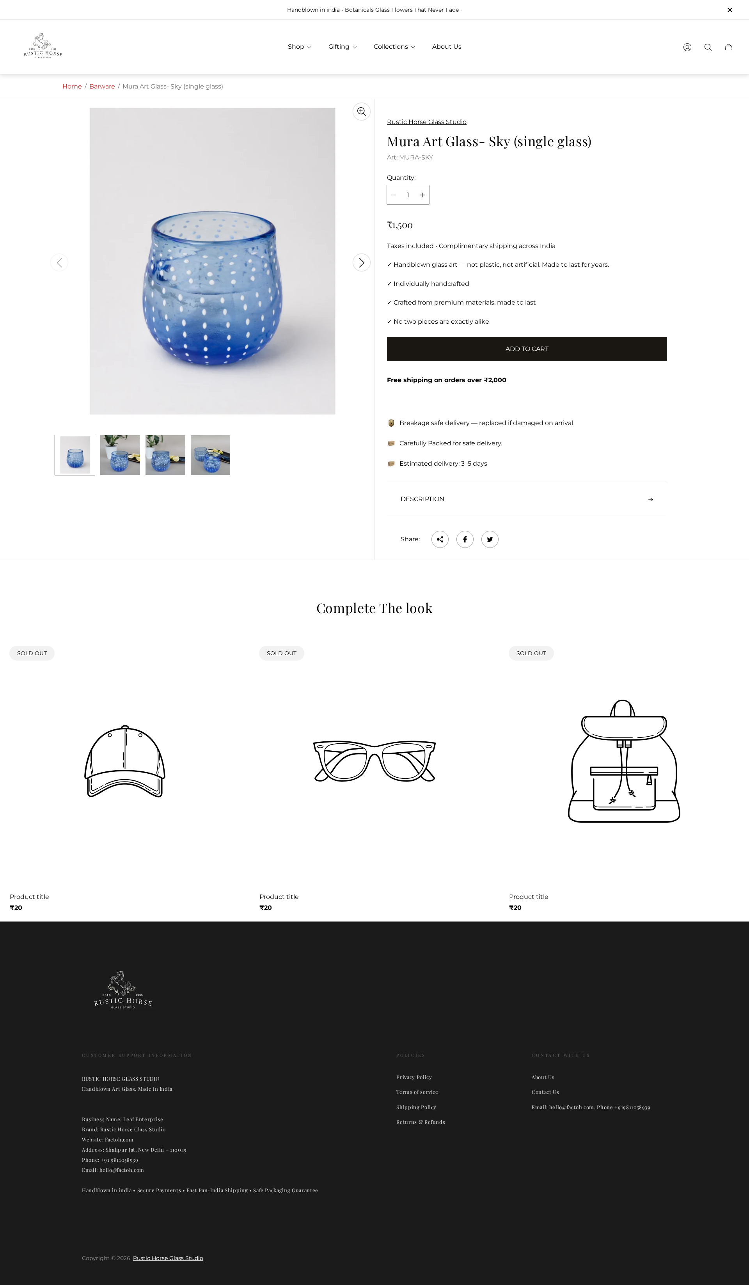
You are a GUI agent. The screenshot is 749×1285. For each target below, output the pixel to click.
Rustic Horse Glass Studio (168, 1258)
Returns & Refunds (420, 1121)
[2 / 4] (120, 455)
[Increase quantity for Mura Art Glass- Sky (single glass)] (422, 194)
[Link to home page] (123, 994)
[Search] (708, 47)
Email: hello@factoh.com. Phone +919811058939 (591, 1107)
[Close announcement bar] (729, 10)
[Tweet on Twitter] (490, 539)
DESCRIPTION (422, 499)
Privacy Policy (414, 1077)
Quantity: (401, 177)
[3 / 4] (165, 455)
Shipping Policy (416, 1107)
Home (72, 86)
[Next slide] (361, 262)
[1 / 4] (75, 455)
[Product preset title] (125, 761)
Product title (29, 896)
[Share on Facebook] (465, 539)
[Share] (440, 539)
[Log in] (687, 47)
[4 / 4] (210, 455)
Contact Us (545, 1091)
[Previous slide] (59, 262)
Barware (102, 86)
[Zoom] (361, 111)
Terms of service (417, 1091)
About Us (543, 1077)
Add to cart (527, 349)
